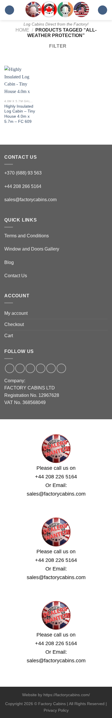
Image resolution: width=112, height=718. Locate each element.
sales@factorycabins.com (30, 199)
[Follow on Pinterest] (51, 368)
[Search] (102, 10)
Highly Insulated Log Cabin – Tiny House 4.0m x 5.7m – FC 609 (19, 114)
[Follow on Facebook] (9, 368)
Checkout (14, 324)
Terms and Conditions (26, 235)
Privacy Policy (56, 710)
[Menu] (9, 10)
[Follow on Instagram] (20, 368)
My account (16, 313)
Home (22, 30)
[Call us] (40, 368)
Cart (8, 335)
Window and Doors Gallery (31, 249)
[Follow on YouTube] (61, 368)
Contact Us (15, 275)
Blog (9, 262)
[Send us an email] (30, 368)
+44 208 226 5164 (56, 477)
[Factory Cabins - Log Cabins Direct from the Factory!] (56, 9)
